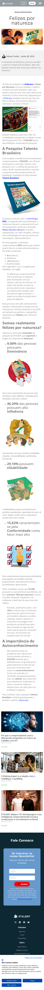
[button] (40, 3)
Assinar (24, 884)
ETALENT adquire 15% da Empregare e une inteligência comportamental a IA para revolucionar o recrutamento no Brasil (21, 817)
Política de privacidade (33, 958)
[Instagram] (15, 922)
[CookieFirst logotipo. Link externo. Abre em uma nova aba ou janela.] (3, 960)
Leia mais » (4, 747)
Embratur (29, 84)
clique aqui (23, 700)
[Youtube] (28, 922)
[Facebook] (24, 922)
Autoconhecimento (23, 12)
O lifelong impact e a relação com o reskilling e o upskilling (18, 777)
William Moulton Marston (13, 230)
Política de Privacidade (24, 899)
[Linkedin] (20, 922)
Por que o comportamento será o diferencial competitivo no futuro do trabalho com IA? (18, 738)
